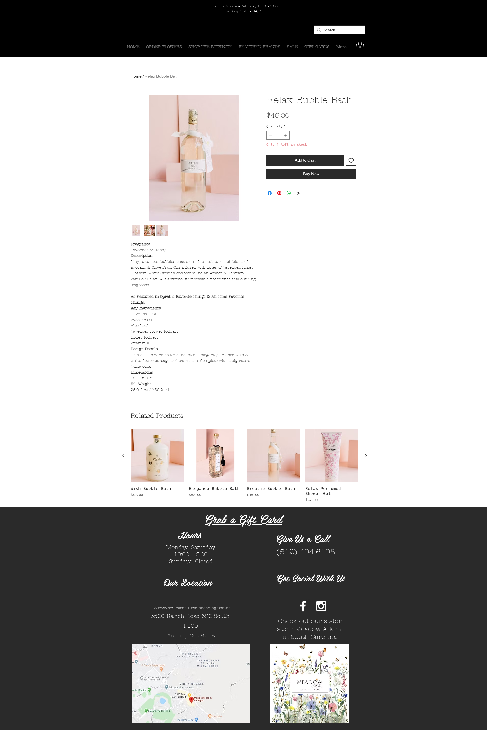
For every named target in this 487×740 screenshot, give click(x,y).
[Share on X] (298, 193)
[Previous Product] (123, 456)
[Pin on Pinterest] (279, 193)
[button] (360, 46)
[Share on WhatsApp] (289, 193)
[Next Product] (366, 456)
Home (136, 76)
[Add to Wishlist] (351, 160)
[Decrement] (270, 135)
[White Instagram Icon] (321, 606)
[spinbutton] (278, 135)
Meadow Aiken (318, 629)
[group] (244, 466)
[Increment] (286, 135)
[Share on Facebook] (270, 193)
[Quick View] (157, 456)
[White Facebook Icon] (303, 606)
